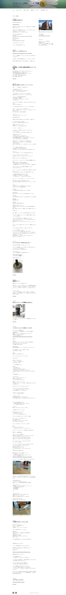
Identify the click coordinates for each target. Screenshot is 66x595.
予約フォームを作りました (20, 51)
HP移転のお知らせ (18, 20)
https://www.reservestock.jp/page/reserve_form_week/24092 (22, 53)
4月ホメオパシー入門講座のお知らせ (22, 302)
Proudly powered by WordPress (34, 592)
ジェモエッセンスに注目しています (22, 328)
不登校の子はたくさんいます (20, 521)
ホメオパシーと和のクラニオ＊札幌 (26, 3)
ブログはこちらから (18, 579)
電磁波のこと (16, 281)
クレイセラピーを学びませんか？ (22, 242)
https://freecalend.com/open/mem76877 (44, 35)
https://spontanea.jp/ (16, 24)
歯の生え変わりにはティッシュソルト (23, 84)
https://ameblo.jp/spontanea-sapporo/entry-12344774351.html (22, 336)
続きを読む (14, 78)
